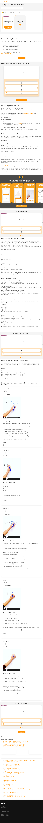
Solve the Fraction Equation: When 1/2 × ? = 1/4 (13, 746)
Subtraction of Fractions (9, 783)
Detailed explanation (6, 53)
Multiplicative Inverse (9, 776)
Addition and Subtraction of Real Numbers (13, 773)
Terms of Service (5, 811)
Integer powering (8, 777)
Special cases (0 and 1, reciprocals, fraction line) (14, 796)
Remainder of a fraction (9, 791)
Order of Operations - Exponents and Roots (13, 795)
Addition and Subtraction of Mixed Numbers (14, 788)
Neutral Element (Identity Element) (12, 767)
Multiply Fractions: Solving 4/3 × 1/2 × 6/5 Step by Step (15, 745)
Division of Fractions (8, 784)
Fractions (19, 36)
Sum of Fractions (8, 781)
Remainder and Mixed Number (11, 792)
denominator (4, 42)
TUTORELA (4, 1)
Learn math (7, 36)
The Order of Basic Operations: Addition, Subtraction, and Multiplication (20, 760)
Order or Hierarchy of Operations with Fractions (14, 769)
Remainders (7, 793)
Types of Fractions (14, 36)
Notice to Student (5, 815)
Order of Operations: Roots (10, 763)
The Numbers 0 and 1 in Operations (12, 765)
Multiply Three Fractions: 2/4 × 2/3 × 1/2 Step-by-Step (14, 744)
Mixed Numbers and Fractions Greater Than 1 (14, 787)
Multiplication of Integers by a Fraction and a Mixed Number (17, 789)
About (2, 806)
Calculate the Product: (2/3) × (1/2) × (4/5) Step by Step (15, 742)
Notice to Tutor (4, 814)
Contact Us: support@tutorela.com (9, 816)
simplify (6, 165)
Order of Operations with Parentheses (12, 768)
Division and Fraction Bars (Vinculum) (12, 764)
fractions (20, 123)
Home (2, 36)
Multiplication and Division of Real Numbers (14, 775)
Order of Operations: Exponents (11, 761)
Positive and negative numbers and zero (13, 779)
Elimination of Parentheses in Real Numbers (14, 772)
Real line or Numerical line (10, 780)
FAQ (2, 808)
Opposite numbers (8, 771)
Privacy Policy (4, 812)
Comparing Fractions (8, 785)
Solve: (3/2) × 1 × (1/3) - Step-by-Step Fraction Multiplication (16, 741)
